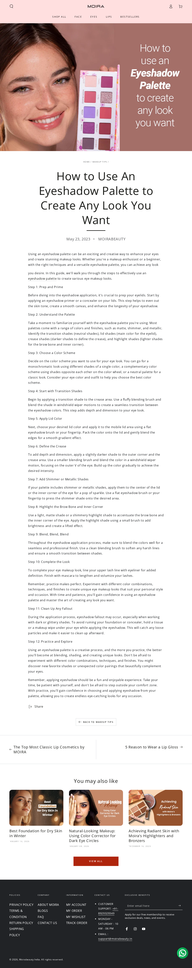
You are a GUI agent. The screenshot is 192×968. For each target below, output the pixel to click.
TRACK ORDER (76, 923)
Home (86, 161)
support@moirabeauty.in (115, 938)
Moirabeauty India (29, 959)
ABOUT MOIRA (48, 905)
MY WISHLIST (76, 917)
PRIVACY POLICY (21, 905)
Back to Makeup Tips (98, 722)
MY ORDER (74, 911)
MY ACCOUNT (76, 905)
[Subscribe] (180, 906)
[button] (11, 6)
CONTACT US (47, 923)
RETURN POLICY (21, 923)
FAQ (41, 917)
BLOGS (43, 911)
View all (96, 861)
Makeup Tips (99, 161)
